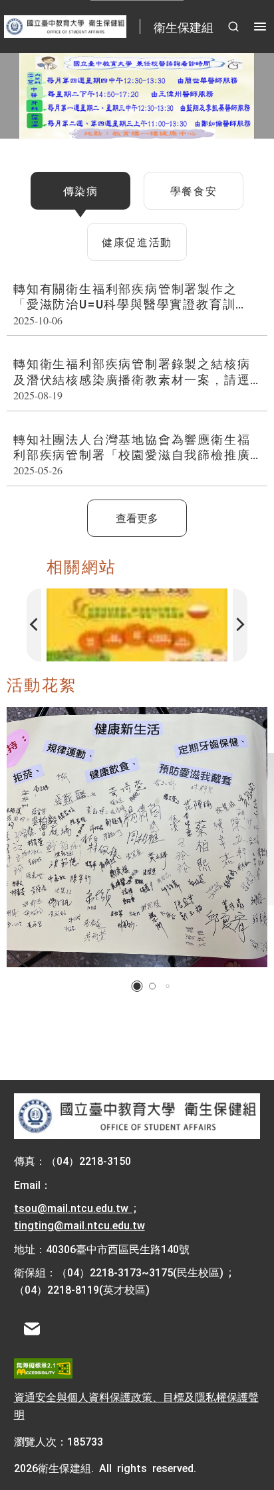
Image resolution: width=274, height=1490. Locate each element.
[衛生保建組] (137, 1116)
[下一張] (240, 624)
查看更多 (137, 517)
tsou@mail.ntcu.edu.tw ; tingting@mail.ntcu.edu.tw (79, 1216)
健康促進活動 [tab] (137, 241)
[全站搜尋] (233, 26)
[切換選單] (260, 26)
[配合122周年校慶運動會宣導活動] (137, 837)
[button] (137, 986)
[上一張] (34, 624)
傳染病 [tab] (80, 190)
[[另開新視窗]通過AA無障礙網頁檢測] (43, 1368)
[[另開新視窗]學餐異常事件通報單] (137, 624)
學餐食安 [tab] (193, 190)
